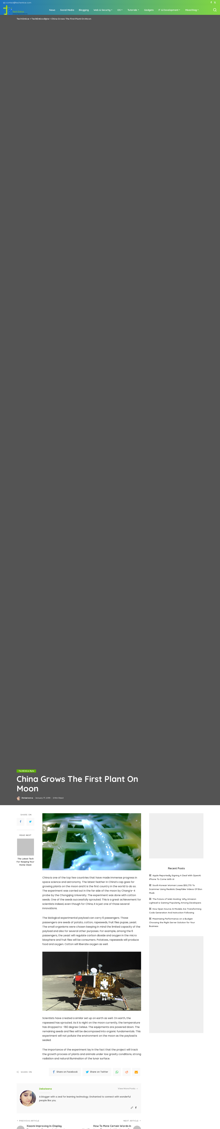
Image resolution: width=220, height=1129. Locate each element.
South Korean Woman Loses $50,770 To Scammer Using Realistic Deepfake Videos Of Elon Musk (175, 889)
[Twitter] (215, 2)
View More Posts (126, 1088)
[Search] (215, 10)
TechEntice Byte (26, 771)
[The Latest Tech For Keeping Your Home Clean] (25, 847)
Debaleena (27, 798)
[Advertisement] (176, 835)
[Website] (132, 1108)
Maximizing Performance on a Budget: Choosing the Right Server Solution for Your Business (172, 922)
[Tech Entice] (15, 10)
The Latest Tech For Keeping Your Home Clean (25, 861)
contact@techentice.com (18, 2)
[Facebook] (211, 2)
